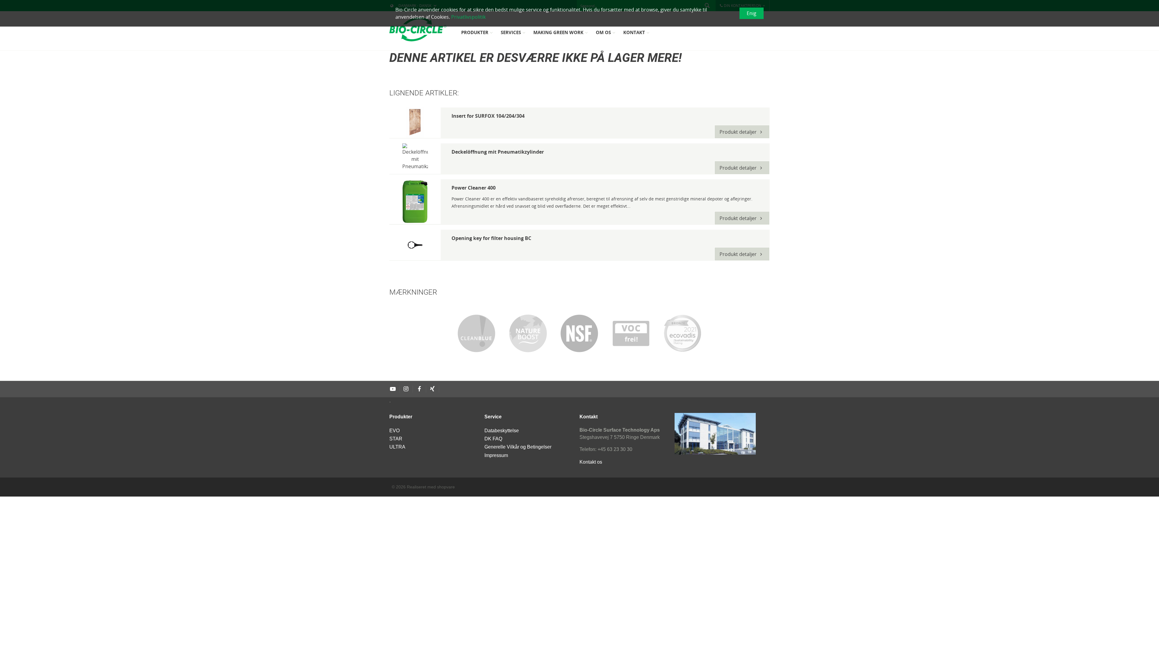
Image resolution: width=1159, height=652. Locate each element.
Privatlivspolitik (468, 17)
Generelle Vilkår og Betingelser (517, 446)
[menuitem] (478, 34)
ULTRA (397, 446)
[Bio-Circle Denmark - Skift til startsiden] (417, 29)
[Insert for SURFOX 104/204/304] (415, 122)
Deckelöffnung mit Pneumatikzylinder (498, 152)
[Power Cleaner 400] (415, 201)
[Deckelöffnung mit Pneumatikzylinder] (415, 158)
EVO (394, 430)
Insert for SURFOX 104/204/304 (488, 116)
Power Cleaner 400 (474, 187)
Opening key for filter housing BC (491, 238)
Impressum (496, 455)
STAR (395, 438)
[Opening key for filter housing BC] (415, 245)
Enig (751, 13)
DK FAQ (493, 438)
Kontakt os (591, 462)
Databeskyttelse (501, 430)
